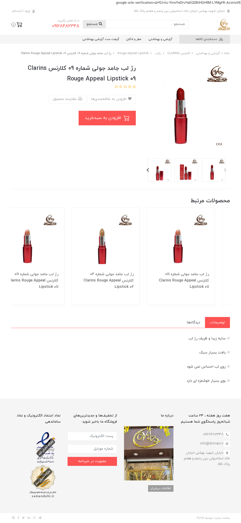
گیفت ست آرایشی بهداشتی (100, 39)
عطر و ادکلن (133, 39)
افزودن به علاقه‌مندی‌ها (109, 99)
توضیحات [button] (217, 322)
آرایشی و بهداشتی (160, 39)
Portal (200, 518)
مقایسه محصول (65, 99)
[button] (17, 24)
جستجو (93, 24)
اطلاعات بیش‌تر (161, 488)
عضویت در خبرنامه (92, 461)
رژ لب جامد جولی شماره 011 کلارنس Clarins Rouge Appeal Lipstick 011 (199, 280)
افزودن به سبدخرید (103, 118)
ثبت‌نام (16, 11)
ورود (27, 11)
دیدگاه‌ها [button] (193, 322)
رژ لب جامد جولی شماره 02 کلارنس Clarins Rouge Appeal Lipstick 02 (123, 280)
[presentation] (225, 170)
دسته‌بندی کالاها (207, 39)
